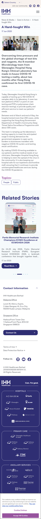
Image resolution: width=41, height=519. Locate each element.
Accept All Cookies (20, 515)
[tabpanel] (20, 43)
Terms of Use (9, 347)
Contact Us (11, 332)
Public (16, 182)
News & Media (8, 19)
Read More (11, 266)
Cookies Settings (20, 510)
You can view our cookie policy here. (18, 505)
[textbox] (9, 2)
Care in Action (23, 19)
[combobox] (11, 2)
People (6, 182)
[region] (20, 506)
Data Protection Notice (13, 350)
